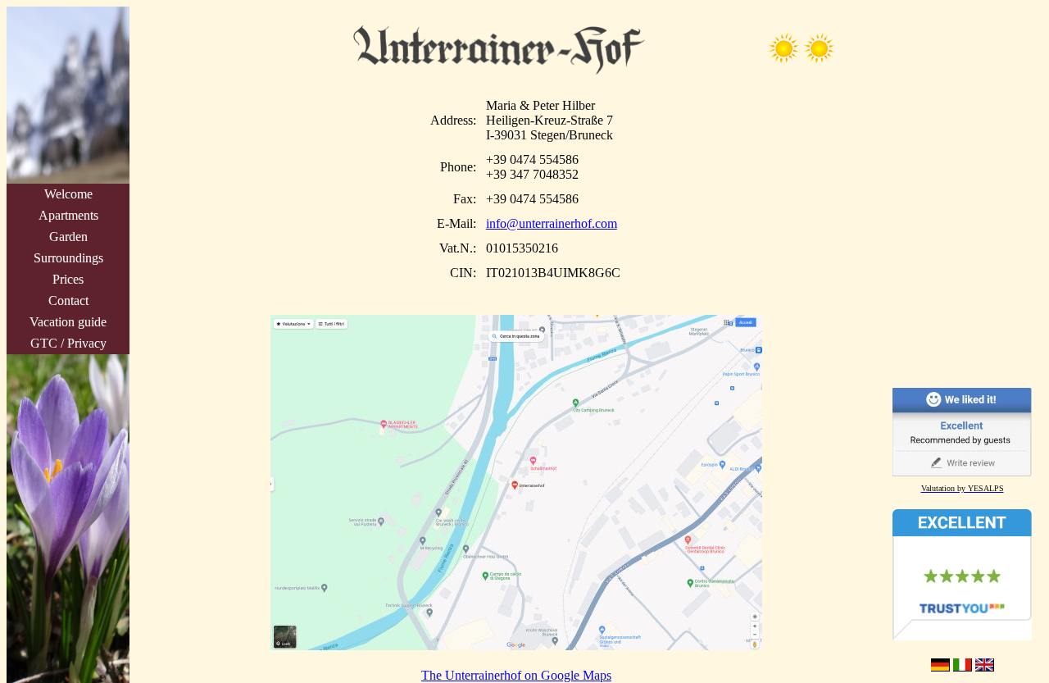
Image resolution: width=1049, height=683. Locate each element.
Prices (68, 279)
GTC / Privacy (68, 343)
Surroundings (68, 258)
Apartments (68, 215)
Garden (68, 237)
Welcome (68, 194)
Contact (68, 300)
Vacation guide (68, 322)
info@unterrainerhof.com (551, 223)
